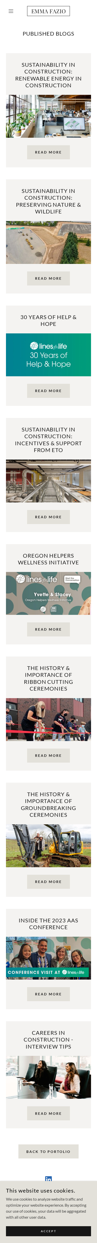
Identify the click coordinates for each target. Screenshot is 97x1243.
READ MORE (48, 152)
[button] (12, 11)
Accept (48, 1231)
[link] (48, 11)
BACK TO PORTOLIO (48, 1151)
